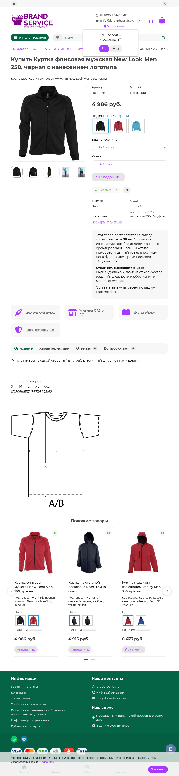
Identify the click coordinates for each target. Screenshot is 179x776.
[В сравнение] (55, 532)
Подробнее (47, 762)
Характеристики (54, 348)
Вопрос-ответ (119, 348)
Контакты (18, 692)
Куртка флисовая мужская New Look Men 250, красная (33, 587)
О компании (20, 698)
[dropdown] (14, 3)
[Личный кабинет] (165, 3)
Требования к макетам (28, 704)
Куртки (81, 48)
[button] (12, 591)
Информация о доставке (30, 720)
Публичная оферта (25, 726)
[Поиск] (163, 37)
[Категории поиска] (57, 37)
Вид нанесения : (104, 139)
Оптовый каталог (15, 48)
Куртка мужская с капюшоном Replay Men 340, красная (141, 587)
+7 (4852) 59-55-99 (110, 692)
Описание (23, 348)
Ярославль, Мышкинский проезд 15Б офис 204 (129, 717)
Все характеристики (107, 222)
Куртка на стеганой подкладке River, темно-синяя (87, 587)
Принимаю (158, 769)
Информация (24, 678)
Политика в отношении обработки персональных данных (38, 712)
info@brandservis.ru (117, 20)
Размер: (98, 156)
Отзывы (86, 348)
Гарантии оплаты (24, 686)
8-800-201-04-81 (113, 15)
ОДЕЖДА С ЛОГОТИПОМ (52, 48)
